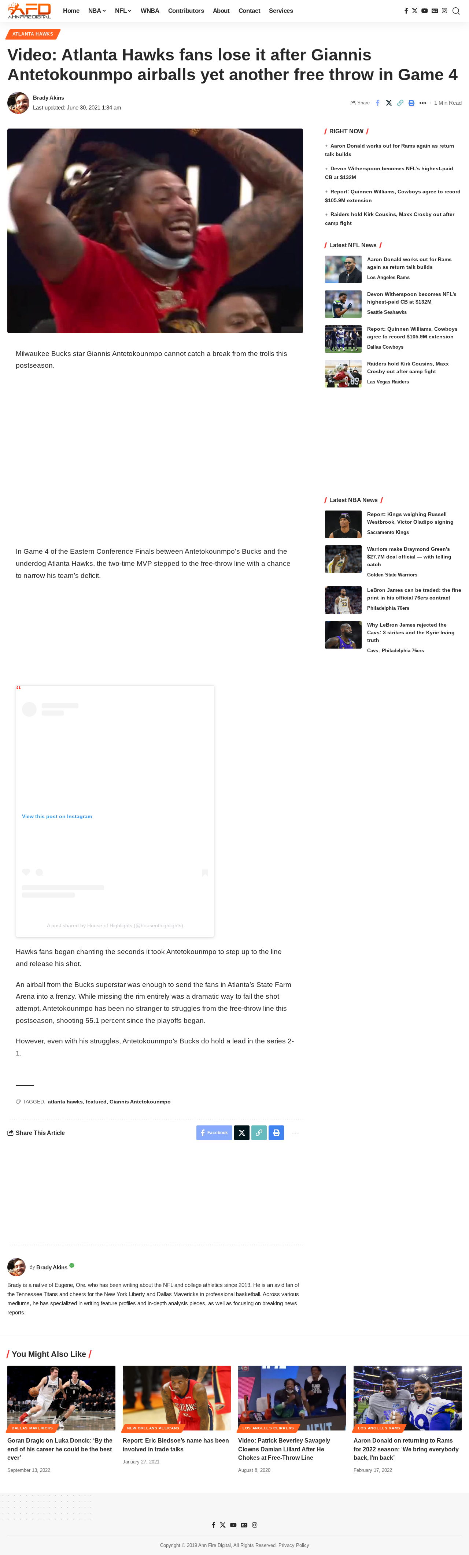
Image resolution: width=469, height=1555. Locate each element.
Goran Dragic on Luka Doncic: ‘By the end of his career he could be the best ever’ (59, 1449)
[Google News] (435, 11)
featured (96, 1102)
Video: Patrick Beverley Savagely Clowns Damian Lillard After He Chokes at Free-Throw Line (284, 1449)
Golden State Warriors (392, 575)
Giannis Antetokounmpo (140, 1102)
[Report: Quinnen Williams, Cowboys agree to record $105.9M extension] (343, 339)
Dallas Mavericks (32, 1428)
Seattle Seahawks (387, 312)
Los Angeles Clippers (268, 1428)
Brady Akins (48, 97)
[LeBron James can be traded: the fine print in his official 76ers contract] (343, 600)
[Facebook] (406, 11)
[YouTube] (425, 11)
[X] (415, 11)
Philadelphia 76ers (388, 608)
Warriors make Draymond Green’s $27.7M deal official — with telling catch (409, 556)
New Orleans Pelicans (153, 1428)
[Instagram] (444, 11)
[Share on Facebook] (377, 103)
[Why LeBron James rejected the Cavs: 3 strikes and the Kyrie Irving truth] (343, 635)
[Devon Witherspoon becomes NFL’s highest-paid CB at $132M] (343, 304)
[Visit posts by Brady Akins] (18, 103)
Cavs (372, 650)
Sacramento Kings (388, 532)
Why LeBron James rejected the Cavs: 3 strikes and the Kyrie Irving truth (411, 632)
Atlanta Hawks (32, 34)
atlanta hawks (65, 1102)
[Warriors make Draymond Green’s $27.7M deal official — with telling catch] (343, 559)
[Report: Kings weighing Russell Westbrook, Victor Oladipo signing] (343, 524)
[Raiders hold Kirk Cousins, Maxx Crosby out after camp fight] (343, 373)
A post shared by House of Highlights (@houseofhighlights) (115, 925)
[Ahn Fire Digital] (29, 11)
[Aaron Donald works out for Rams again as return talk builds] (343, 269)
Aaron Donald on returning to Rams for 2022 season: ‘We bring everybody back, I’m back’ (406, 1449)
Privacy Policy (293, 1545)
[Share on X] (389, 103)
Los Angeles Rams (388, 277)
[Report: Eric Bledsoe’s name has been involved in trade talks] (177, 1398)
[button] (456, 11)
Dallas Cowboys (385, 347)
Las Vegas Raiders (388, 382)
